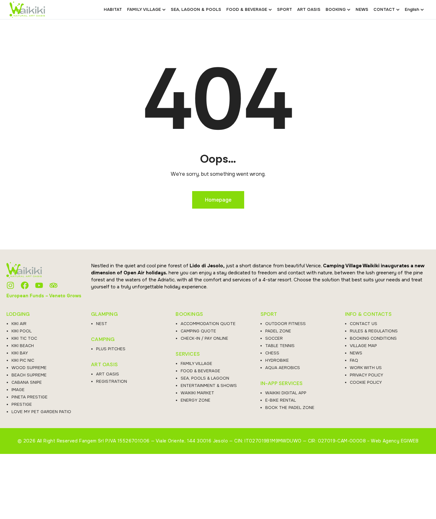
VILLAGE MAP (363, 345)
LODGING (18, 314)
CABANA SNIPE (26, 382)
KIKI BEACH (22, 345)
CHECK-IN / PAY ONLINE (204, 338)
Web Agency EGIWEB (394, 441)
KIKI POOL (21, 331)
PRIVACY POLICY (366, 375)
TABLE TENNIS (280, 345)
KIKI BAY (19, 353)
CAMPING (103, 339)
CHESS (272, 353)
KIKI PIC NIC (22, 360)
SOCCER (274, 338)
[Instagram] (10, 285)
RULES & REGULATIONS (374, 331)
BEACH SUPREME (29, 375)
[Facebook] (25, 285)
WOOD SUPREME (29, 367)
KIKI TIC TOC (24, 338)
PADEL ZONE (278, 331)
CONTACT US (363, 323)
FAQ (354, 360)
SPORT (268, 314)
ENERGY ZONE (195, 400)
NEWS (356, 353)
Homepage (218, 199)
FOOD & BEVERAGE (200, 371)
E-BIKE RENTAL (280, 400)
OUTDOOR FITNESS (285, 323)
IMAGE (18, 389)
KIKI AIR (18, 323)
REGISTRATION (111, 381)
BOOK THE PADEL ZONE (289, 407)
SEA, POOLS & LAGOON (205, 378)
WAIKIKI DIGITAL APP (285, 393)
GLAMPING (104, 314)
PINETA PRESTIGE (29, 397)
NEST (101, 323)
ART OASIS (104, 364)
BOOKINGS (189, 314)
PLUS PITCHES (110, 349)
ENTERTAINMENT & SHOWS (209, 385)
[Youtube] (39, 285)
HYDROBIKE (277, 360)
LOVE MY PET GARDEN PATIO (41, 411)
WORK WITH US (366, 367)
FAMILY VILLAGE (196, 363)
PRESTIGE (21, 404)
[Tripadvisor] (53, 285)
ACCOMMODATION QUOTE (208, 323)
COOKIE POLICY (366, 382)
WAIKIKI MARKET (197, 393)
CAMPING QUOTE (198, 331)
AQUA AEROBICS (282, 367)
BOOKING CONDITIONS (373, 338)
